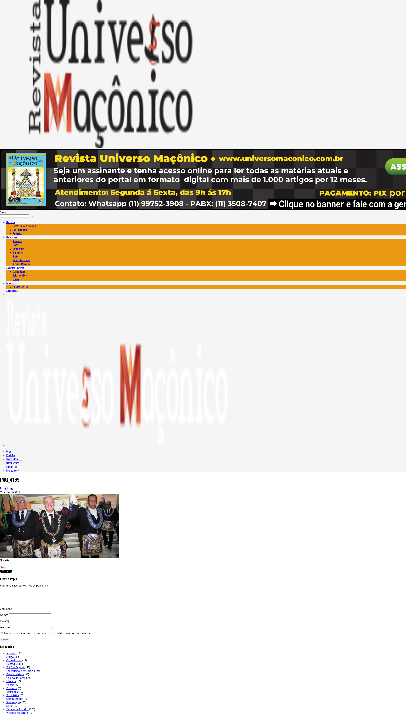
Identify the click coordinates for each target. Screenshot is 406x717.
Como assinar (13, 467)
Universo (10, 222)
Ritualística (18, 249)
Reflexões (17, 233)
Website (5, 627)
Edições (10, 283)
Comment (6, 609)
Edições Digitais (20, 287)
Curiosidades (19, 272)
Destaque (12, 664)
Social (16, 256)
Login (8, 451)
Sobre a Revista (14, 459)
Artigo (10, 657)
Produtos (10, 455)
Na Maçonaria (13, 237)
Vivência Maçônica (21, 264)
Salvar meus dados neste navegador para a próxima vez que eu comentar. (47, 633)
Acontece (17, 241)
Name (4, 615)
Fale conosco (12, 470)
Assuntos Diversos (15, 268)
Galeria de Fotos (21, 275)
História (17, 245)
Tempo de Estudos (21, 260)
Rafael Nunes (6, 488)
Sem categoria (14, 699)
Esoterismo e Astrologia (24, 226)
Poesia (16, 279)
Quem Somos (12, 463)
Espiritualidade (20, 230)
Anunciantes (12, 291)
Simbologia (18, 252)
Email (4, 621)
